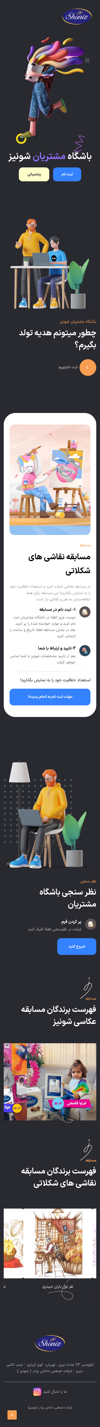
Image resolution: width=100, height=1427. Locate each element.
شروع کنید (76, 946)
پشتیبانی (34, 174)
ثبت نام (67, 174)
